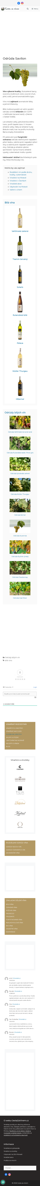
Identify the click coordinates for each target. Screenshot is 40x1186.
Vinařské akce (15, 184)
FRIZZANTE (10, 916)
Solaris (20, 287)
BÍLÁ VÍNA (9, 904)
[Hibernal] (20, 395)
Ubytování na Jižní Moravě (13, 1154)
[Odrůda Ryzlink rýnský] (20, 552)
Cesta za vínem (22, 1183)
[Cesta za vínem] (10, 9)
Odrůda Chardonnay (20, 577)
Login (35, 687)
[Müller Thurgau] (20, 367)
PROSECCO (10, 913)
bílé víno (8, 660)
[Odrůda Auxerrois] (20, 532)
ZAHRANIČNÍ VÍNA (13, 853)
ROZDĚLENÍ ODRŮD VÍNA (17, 843)
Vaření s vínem (16, 190)
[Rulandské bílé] (20, 311)
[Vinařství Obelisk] (20, 828)
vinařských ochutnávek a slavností (16, 1135)
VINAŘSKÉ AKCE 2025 (14, 731)
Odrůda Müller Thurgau (20, 494)
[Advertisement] (20, 33)
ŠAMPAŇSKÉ (10, 932)
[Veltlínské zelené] (20, 227)
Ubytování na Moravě (18, 187)
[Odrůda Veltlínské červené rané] (20, 428)
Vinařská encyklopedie (12, 1148)
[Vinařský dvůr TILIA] (20, 794)
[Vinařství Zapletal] (20, 817)
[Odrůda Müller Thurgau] (20, 490)
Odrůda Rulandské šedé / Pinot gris (20, 453)
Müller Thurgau (20, 371)
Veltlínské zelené (20, 231)
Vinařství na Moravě (18, 178)
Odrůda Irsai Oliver (20, 598)
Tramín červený (20, 259)
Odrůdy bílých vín (15, 412)
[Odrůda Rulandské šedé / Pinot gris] (20, 449)
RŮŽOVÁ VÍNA (11, 910)
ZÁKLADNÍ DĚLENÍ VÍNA (16, 900)
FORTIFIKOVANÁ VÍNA (14, 920)
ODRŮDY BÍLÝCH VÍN (13, 847)
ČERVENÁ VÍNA (11, 907)
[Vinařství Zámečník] (20, 782)
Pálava (20, 343)
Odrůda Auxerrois (20, 536)
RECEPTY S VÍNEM (12, 743)
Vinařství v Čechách (18, 181)
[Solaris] (20, 283)
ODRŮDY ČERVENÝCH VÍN (15, 850)
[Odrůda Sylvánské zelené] (20, 469)
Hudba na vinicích (10, 1160)
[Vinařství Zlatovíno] (20, 805)
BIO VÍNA (9, 926)
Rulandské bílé (20, 315)
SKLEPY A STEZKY (12, 737)
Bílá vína (10, 202)
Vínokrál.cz (16, 978)
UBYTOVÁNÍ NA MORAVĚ (15, 740)
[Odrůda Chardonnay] (20, 573)
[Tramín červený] (20, 255)
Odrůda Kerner (20, 515)
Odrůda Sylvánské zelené (20, 473)
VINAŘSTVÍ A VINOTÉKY (14, 728)
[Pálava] (20, 339)
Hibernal (20, 399)
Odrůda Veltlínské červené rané (20, 432)
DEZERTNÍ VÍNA (12, 929)
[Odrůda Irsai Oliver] (20, 594)
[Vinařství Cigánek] (20, 771)
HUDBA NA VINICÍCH (14, 734)
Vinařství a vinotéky (10, 1151)
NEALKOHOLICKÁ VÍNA (14, 923)
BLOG (8, 746)
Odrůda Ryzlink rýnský (20, 556)
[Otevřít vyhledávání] (28, 9)
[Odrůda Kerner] (20, 511)
